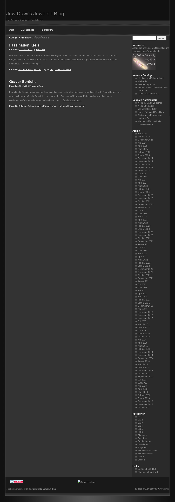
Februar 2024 (144, 189)
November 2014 (145, 355)
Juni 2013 (142, 383)
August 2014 (144, 361)
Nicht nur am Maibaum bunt (151, 78)
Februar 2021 (144, 300)
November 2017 (145, 318)
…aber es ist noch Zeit (148, 93)
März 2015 (143, 346)
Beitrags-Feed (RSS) (147, 469)
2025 (140, 429)
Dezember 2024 (145, 158)
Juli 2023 (142, 210)
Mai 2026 (142, 133)
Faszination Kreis (24, 45)
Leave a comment (63, 69)
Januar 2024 (144, 192)
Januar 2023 (144, 229)
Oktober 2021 (144, 275)
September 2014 (145, 358)
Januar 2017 (144, 327)
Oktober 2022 (144, 238)
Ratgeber (22, 105)
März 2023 (143, 223)
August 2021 (144, 281)
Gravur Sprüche (23, 81)
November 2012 (145, 404)
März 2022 (143, 260)
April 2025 (142, 146)
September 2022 (145, 241)
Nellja (140, 103)
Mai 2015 (142, 340)
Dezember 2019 (145, 306)
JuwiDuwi (40, 49)
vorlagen (63, 105)
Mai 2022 (142, 253)
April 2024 (142, 183)
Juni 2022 (142, 250)
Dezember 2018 (145, 312)
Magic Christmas (154, 103)
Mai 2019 (142, 309)
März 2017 (143, 324)
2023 (140, 423)
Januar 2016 (144, 333)
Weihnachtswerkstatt (147, 109)
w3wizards (164, 489)
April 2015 (142, 343)
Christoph (142, 115)
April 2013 (142, 389)
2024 (140, 426)
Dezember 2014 (145, 352)
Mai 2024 (142, 180)
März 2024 (143, 186)
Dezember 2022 (145, 232)
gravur (55, 105)
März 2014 (143, 364)
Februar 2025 (144, 152)
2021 (140, 417)
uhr (51, 69)
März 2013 (143, 392)
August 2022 (144, 244)
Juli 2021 (142, 284)
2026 (140, 432)
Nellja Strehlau (145, 106)
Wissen (37, 69)
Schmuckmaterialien (147, 450)
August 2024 (144, 170)
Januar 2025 (144, 155)
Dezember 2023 (145, 195)
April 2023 (142, 220)
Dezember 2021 (145, 269)
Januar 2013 (144, 398)
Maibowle (142, 81)
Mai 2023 (142, 217)
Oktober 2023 (144, 201)
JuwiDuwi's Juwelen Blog (35, 13)
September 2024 (145, 167)
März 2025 (143, 149)
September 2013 (145, 377)
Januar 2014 (144, 367)
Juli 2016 (142, 330)
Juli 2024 (142, 173)
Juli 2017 (142, 321)
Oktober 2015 (144, 337)
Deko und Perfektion (154, 112)
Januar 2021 (144, 303)
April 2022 (142, 257)
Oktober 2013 (144, 373)
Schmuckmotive (25, 69)
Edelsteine (143, 438)
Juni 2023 (142, 213)
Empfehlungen (145, 441)
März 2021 (143, 297)
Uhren (141, 457)
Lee (140, 112)
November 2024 (145, 161)
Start (11, 30)
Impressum (47, 30)
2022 (140, 420)
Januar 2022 (144, 266)
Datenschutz (27, 30)
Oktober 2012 (144, 407)
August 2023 (144, 207)
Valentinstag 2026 (146, 84)
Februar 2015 (144, 349)
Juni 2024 (142, 177)
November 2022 (145, 235)
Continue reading (31, 64)
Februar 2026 (144, 137)
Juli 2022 (142, 247)
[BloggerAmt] (117, 482)
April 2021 (142, 293)
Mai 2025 (142, 143)
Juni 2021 (142, 287)
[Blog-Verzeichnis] (40, 482)
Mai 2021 (142, 290)
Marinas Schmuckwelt (148, 472)
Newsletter (143, 444)
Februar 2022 (144, 263)
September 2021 (145, 278)
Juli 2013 (142, 380)
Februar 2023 (144, 226)
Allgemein (142, 435)
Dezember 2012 (145, 401)
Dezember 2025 (145, 140)
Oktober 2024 (144, 164)
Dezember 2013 (145, 370)
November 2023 (145, 198)
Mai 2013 (142, 386)
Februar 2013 (144, 395)
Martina (141, 121)
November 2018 (145, 315)
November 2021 (145, 272)
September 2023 (145, 204)
